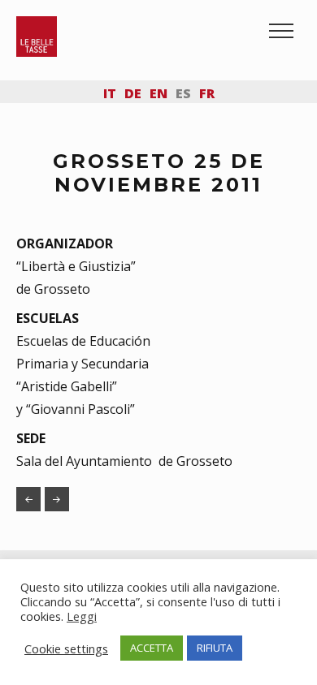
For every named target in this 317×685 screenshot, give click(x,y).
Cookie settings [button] (66, 648)
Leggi (82, 616)
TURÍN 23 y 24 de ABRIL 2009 (28, 499)
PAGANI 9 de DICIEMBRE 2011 (57, 499)
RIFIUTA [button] (214, 647)
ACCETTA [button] (151, 647)
